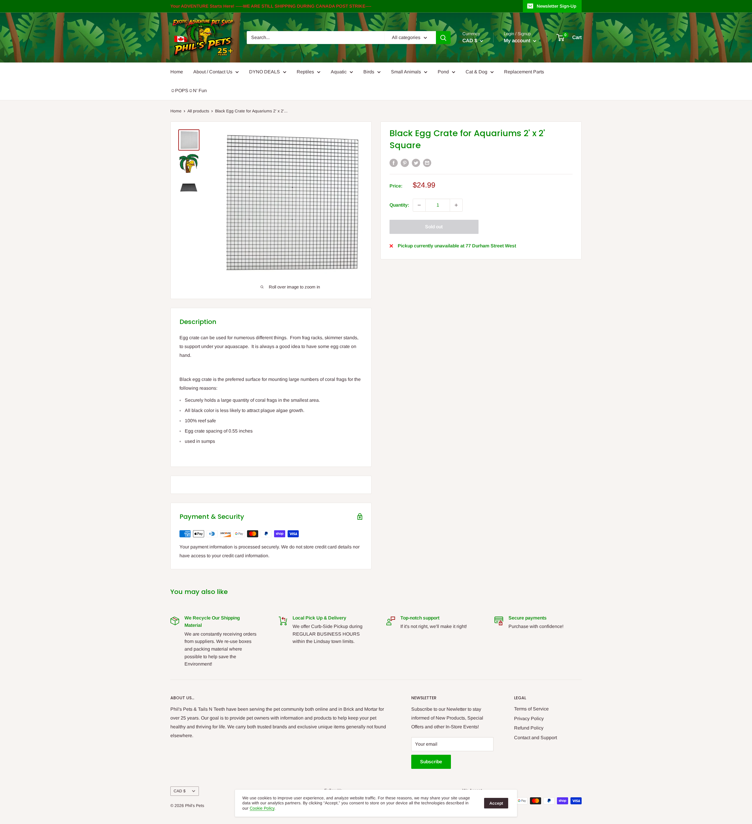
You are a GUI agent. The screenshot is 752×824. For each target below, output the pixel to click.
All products (198, 111)
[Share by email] (427, 162)
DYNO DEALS (264, 71)
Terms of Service (531, 708)
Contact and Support (535, 737)
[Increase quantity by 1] (456, 205)
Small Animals (406, 71)
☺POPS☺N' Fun (188, 90)
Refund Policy (528, 727)
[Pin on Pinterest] (405, 162)
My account (518, 40)
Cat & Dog (476, 71)
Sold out (434, 226)
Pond (443, 71)
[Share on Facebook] (394, 162)
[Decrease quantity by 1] (419, 205)
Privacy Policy (529, 718)
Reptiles (305, 71)
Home (176, 71)
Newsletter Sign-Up (556, 6)
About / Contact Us (212, 71)
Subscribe (431, 761)
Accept (496, 803)
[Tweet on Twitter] (416, 162)
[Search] (443, 37)
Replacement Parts (524, 71)
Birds (368, 71)
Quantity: (399, 204)
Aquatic (339, 71)
